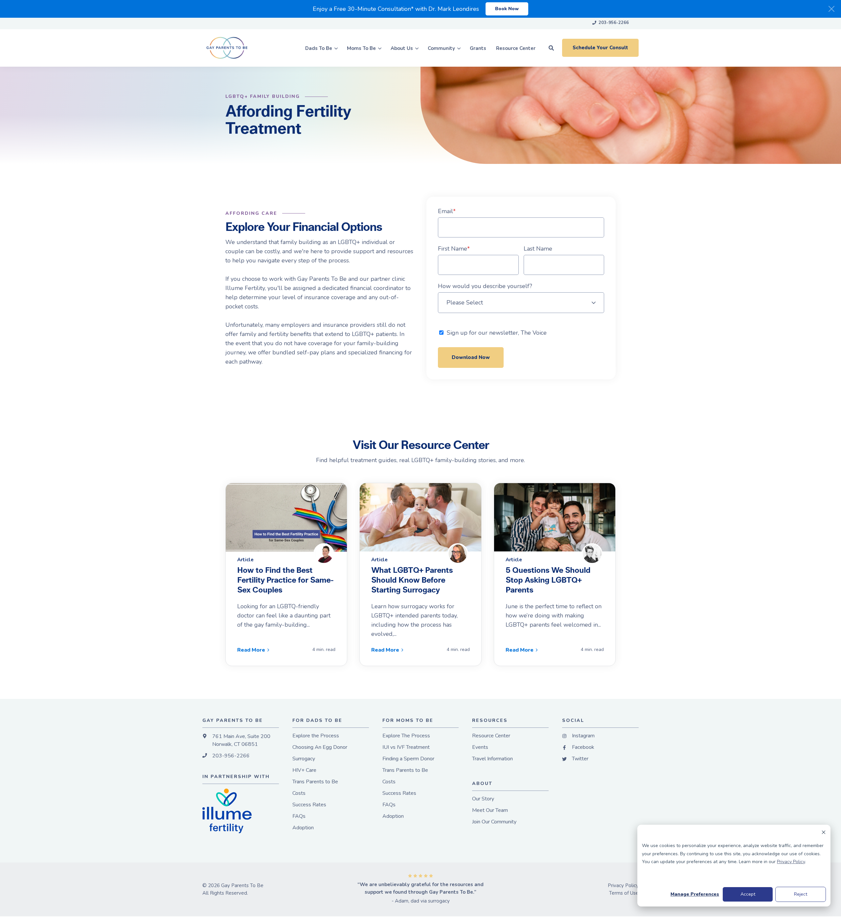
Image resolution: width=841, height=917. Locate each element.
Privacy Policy (791, 862)
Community (441, 48)
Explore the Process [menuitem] (315, 735)
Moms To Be (361, 48)
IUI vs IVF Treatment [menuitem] (406, 747)
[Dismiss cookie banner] (823, 833)
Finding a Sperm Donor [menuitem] (408, 758)
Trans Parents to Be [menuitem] (315, 781)
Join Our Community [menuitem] (494, 821)
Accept (747, 894)
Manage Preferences (695, 894)
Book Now (507, 9)
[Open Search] (551, 48)
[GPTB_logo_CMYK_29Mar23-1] (233, 48)
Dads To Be (318, 48)
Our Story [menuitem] (483, 798)
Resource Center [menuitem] (491, 735)
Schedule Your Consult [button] (600, 47)
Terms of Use (624, 893)
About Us (402, 48)
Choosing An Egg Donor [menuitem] (319, 747)
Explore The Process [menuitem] (406, 735)
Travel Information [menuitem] (492, 758)
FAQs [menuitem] (299, 816)
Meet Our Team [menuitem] (490, 810)
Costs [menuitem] (299, 793)
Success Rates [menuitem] (309, 804)
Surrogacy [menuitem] (303, 758)
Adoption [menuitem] (303, 827)
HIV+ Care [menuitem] (304, 770)
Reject (800, 894)
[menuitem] (610, 23)
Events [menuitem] (480, 747)
